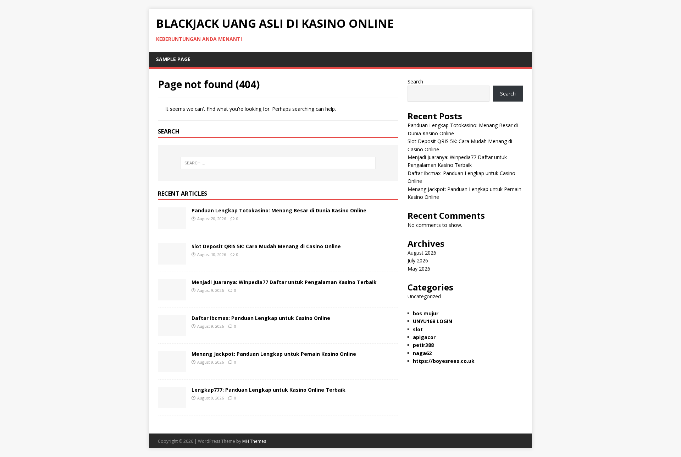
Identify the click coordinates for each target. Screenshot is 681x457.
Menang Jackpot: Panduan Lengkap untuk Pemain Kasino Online (274, 353)
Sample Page (173, 59)
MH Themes (254, 441)
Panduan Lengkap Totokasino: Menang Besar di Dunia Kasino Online (279, 210)
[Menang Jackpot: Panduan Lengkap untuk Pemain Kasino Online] (172, 368)
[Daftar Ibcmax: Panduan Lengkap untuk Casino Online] (172, 332)
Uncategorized (424, 296)
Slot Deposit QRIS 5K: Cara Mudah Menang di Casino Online (266, 246)
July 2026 (418, 260)
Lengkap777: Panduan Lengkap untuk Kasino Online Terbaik (268, 389)
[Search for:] (278, 163)
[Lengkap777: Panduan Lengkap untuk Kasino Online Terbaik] (172, 404)
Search (415, 81)
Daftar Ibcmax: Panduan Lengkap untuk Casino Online (261, 318)
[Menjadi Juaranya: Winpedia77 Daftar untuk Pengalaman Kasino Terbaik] (172, 296)
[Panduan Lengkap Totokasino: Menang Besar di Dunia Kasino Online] (172, 224)
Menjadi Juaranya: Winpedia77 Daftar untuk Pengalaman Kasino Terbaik (284, 282)
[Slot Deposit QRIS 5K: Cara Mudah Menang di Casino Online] (172, 260)
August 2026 (422, 252)
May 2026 (419, 268)
